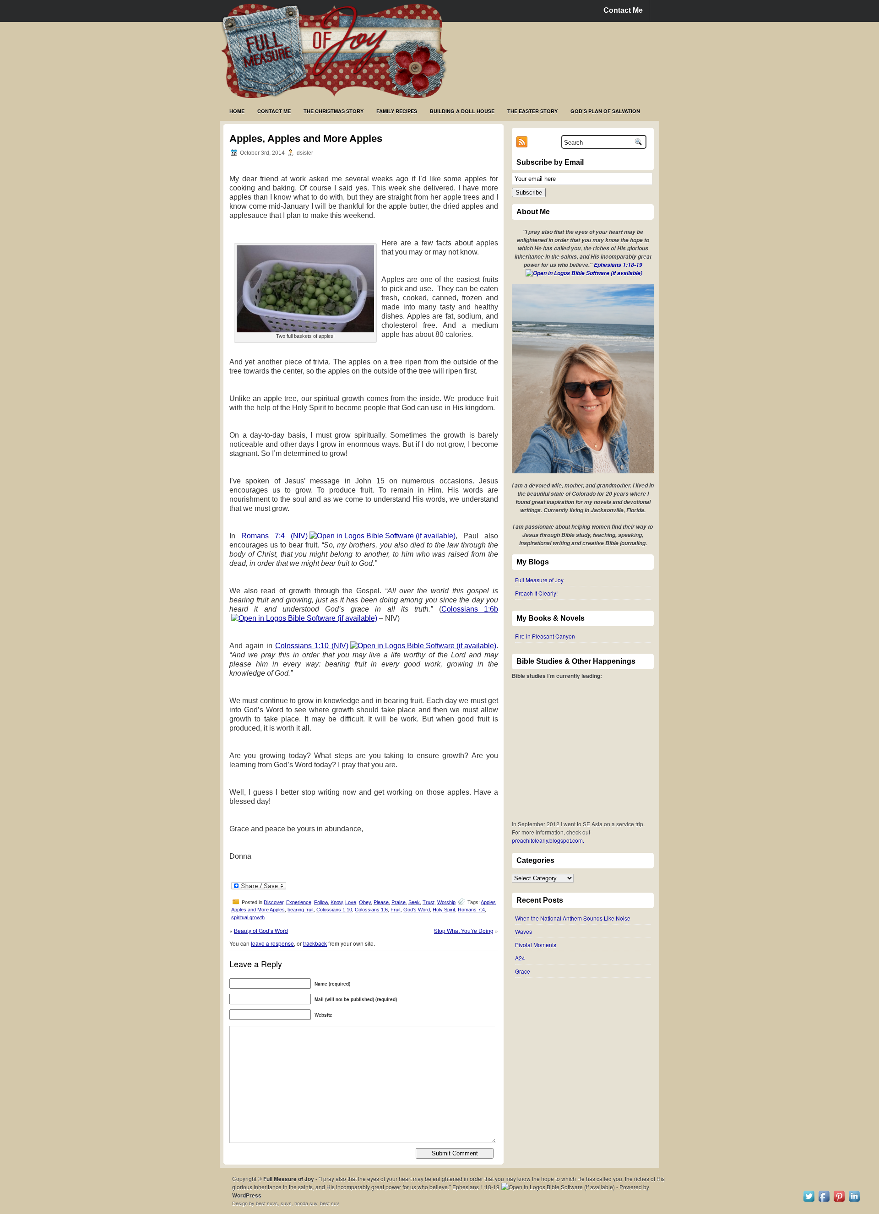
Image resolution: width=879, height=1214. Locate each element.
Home (236, 111)
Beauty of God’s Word (261, 930)
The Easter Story (532, 111)
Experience (298, 902)
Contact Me (623, 10)
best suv (329, 1203)
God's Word (416, 909)
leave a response (272, 943)
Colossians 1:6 (371, 909)
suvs (286, 1203)
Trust (428, 902)
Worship (446, 902)
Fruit (396, 909)
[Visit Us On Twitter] (808, 1201)
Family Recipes (396, 111)
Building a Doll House (462, 111)
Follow (321, 902)
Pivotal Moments (535, 944)
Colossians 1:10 (334, 909)
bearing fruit (301, 909)
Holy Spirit (444, 909)
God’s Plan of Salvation (605, 111)
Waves (523, 931)
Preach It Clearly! (536, 593)
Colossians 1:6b (469, 609)
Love (350, 902)
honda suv (305, 1203)
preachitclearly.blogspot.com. (548, 840)
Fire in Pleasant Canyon (545, 636)
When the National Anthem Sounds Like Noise (572, 918)
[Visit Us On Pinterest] (838, 1201)
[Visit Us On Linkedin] (854, 1201)
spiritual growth (248, 917)
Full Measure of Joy (539, 580)
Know (336, 902)
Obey (365, 902)
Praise (398, 902)
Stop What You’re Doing (464, 930)
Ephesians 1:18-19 (618, 265)
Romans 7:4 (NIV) (274, 536)
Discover (273, 902)
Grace (522, 971)
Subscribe (528, 192)
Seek (414, 902)
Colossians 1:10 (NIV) (311, 646)
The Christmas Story (334, 111)
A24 (520, 958)
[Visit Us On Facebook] (823, 1201)
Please (381, 902)
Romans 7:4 (471, 909)
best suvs (267, 1203)
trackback (315, 943)
